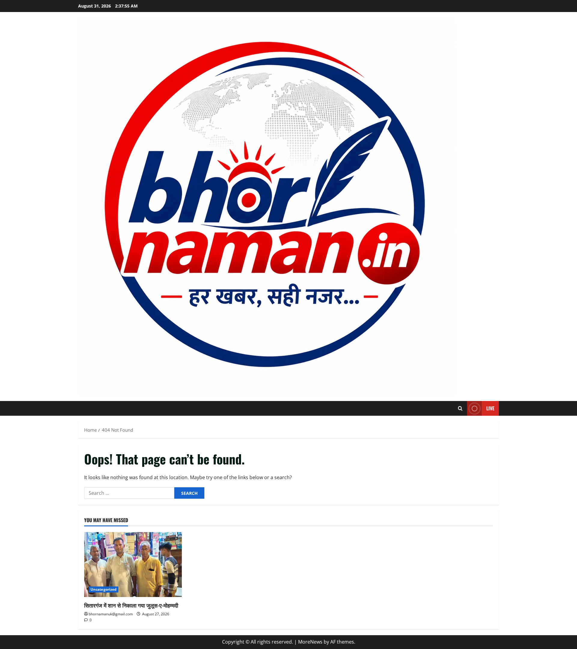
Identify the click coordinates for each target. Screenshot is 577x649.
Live (490, 408)
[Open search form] (460, 408)
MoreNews (310, 641)
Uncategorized (103, 589)
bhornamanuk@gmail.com (111, 614)
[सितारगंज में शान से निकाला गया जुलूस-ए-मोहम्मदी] (133, 564)
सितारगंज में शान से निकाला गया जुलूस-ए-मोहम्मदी (131, 605)
